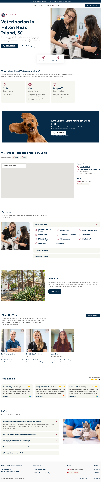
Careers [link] (96, 472)
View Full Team (92, 315)
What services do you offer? (13, 453)
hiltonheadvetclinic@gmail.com (45, 473)
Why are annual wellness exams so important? (19, 434)
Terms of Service (84, 478)
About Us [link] (97, 469)
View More (55, 291)
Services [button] (41, 5)
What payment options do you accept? (16, 441)
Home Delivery (27, 46)
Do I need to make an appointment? (16, 447)
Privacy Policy (96, 478)
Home (35, 5)
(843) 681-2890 (93, 5)
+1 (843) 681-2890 (40, 469)
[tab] (95, 54)
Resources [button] (59, 5)
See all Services (60, 243)
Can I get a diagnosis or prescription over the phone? (22, 421)
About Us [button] (50, 5)
